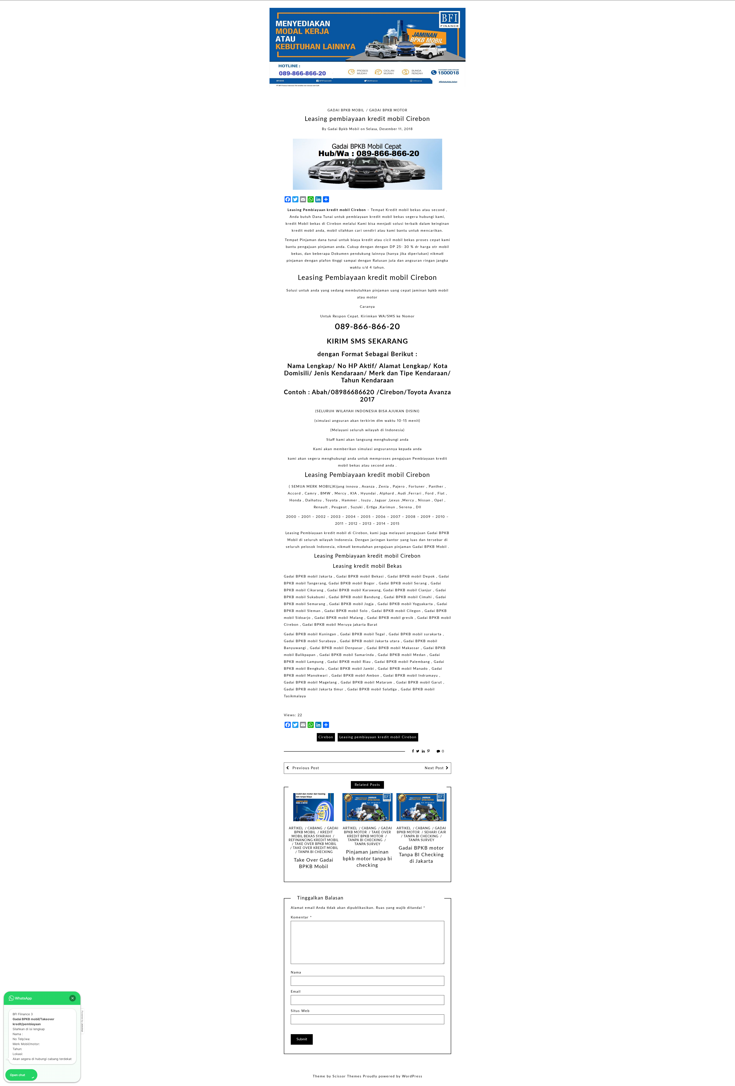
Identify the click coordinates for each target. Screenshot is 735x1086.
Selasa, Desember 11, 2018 (389, 129)
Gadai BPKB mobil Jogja (351, 604)
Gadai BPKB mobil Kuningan (310, 634)
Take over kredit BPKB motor (369, 834)
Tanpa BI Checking (315, 852)
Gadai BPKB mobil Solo (346, 611)
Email (296, 991)
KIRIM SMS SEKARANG (367, 341)
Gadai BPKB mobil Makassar (393, 648)
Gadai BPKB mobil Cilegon (396, 611)
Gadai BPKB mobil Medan (402, 655)
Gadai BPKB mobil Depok (411, 576)
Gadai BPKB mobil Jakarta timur (314, 689)
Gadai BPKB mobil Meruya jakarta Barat (339, 625)
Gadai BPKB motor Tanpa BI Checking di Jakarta (421, 855)
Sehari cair (435, 832)
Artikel (296, 828)
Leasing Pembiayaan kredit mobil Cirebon (326, 210)
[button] (72, 998)
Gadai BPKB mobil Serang (403, 583)
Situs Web (300, 1011)
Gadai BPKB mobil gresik (390, 618)
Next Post (434, 768)
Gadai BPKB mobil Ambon (355, 675)
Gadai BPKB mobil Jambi (351, 669)
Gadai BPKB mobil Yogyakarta (405, 604)
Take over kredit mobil (315, 848)
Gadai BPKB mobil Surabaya (310, 641)
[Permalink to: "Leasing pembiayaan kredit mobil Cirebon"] (367, 164)
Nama (296, 972)
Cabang (315, 828)
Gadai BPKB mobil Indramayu (410, 675)
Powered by (82, 1021)
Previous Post (305, 768)
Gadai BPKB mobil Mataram (366, 682)
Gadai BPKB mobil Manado (403, 669)
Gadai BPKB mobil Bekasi (360, 576)
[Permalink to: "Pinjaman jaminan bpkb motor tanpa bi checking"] (367, 807)
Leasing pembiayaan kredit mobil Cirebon (377, 737)
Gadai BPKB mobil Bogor (352, 583)
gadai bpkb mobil (343, 129)
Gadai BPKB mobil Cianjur (407, 590)
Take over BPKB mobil (315, 844)
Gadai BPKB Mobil (345, 110)
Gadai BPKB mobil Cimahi (408, 597)
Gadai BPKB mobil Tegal (362, 634)
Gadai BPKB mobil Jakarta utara (370, 641)
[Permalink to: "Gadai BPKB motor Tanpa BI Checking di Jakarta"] (421, 807)
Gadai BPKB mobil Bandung (354, 597)
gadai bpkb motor (388, 110)
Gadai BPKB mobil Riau (349, 662)
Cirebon (325, 737)
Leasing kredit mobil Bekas (367, 566)
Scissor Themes (347, 1076)
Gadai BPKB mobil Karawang (354, 590)
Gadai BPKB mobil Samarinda (346, 655)
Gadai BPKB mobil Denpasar (336, 648)
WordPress (412, 1076)
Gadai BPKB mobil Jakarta (308, 576)
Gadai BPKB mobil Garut (419, 682)
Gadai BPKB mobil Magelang (310, 682)
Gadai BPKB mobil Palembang (402, 662)
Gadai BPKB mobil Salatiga (372, 689)
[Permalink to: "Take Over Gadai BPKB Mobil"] (313, 807)
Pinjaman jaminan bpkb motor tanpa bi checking (367, 859)
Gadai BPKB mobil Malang (338, 618)
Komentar (301, 917)
